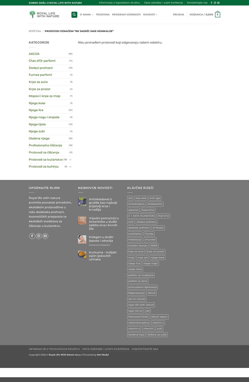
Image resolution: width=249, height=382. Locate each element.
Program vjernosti (126, 14)
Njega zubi (37, 131)
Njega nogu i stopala (44, 117)
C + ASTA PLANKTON (141, 215)
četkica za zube (157, 334)
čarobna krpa (136, 334)
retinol (151, 293)
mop (131, 257)
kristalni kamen (137, 245)
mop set (142, 257)
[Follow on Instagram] (215, 3)
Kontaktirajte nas (197, 2)
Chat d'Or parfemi (42, 60)
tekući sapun (160, 316)
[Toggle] (70, 159)
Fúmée (149, 233)
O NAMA (85, 14)
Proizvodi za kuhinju (44, 166)
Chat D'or (163, 215)
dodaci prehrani (146, 222)
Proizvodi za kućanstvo (46, 159)
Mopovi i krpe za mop (44, 96)
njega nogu (151, 263)
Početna (35, 31)
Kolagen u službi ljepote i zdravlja (101, 238)
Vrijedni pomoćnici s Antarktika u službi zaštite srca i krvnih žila (104, 223)
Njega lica (36, 110)
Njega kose (37, 103)
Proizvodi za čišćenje (44, 152)
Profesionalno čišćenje (45, 145)
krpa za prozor (155, 251)
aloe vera (140, 198)
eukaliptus (134, 233)
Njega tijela (37, 124)
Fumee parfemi (40, 75)
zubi (159, 328)
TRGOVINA (103, 14)
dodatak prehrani (138, 227)
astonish (133, 210)
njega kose (157, 257)
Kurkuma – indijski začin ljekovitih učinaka (102, 256)
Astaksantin (155, 204)
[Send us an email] (218, 3)
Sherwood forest (138, 316)
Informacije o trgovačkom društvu (119, 2)
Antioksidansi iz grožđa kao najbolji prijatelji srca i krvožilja (103, 204)
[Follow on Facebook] (211, 3)
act (130, 198)
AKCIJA (34, 54)
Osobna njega (39, 138)
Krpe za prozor (39, 89)
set (148, 310)
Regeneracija (136, 293)
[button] (74, 15)
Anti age (155, 198)
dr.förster (158, 227)
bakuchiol (148, 210)
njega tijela (135, 269)
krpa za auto (135, 251)
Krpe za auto (38, 82)
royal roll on (135, 310)
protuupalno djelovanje (142, 287)
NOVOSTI (149, 14)
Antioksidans (136, 204)
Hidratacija (134, 239)
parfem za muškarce (140, 275)
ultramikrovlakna (138, 322)
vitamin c (158, 322)
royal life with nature (141, 304)
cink (130, 222)
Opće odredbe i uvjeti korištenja (163, 2)
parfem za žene (137, 281)
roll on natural (136, 299)
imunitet (150, 239)
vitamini (148, 328)
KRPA (154, 245)
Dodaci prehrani (41, 68)
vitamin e (134, 328)
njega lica (134, 263)
